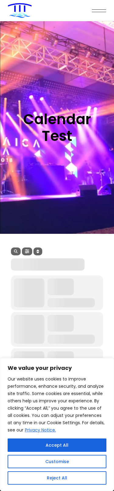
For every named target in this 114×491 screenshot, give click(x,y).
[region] (57, 424)
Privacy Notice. (40, 430)
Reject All (57, 478)
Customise (57, 462)
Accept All (57, 445)
